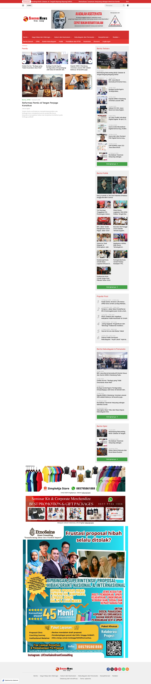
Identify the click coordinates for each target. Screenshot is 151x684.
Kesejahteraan (103, 37)
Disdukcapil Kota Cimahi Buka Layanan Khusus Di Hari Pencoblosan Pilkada (103, 262)
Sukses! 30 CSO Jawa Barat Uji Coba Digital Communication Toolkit (116, 109)
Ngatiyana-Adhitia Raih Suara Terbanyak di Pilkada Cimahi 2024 (120, 245)
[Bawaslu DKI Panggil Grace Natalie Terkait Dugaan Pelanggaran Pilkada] (120, 221)
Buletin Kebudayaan (49, 41)
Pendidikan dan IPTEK (73, 41)
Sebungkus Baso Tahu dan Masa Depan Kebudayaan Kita (110, 411)
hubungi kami (86, 493)
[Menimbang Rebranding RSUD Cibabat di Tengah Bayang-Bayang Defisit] (112, 60)
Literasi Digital (26, 108)
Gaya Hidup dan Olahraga (41, 37)
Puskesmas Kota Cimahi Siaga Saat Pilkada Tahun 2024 (103, 278)
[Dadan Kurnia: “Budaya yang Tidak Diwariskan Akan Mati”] (33, 58)
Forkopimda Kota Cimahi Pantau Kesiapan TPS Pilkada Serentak (119, 262)
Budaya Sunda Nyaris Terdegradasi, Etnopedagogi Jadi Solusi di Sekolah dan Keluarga (56, 68)
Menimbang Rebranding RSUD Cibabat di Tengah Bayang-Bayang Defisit (111, 73)
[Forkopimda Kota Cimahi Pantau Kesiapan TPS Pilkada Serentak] (120, 254)
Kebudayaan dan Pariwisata (84, 37)
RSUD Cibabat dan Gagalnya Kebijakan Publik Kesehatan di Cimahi (114, 317)
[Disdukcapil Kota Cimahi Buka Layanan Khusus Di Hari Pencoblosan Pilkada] (104, 254)
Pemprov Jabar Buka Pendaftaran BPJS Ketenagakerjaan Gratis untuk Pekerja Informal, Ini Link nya (113, 310)
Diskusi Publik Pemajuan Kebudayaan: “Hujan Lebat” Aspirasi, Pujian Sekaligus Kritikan (114, 338)
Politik (61, 41)
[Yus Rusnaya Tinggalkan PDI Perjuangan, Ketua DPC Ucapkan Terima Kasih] (104, 204)
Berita (25, 37)
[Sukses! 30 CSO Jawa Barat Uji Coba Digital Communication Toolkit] (102, 109)
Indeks (29, 5)
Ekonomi (97, 41)
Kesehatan (87, 41)
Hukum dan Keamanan (62, 37)
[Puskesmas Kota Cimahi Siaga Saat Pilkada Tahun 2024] (104, 270)
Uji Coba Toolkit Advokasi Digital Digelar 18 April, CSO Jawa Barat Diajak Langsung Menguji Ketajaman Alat (118, 118)
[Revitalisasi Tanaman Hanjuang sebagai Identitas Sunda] (102, 156)
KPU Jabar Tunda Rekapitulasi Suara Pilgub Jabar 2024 (103, 228)
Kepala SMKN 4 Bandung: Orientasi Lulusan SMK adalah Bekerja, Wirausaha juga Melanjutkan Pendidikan (80, 68)
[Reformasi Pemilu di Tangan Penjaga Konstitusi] (42, 85)
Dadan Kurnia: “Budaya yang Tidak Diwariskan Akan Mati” (32, 67)
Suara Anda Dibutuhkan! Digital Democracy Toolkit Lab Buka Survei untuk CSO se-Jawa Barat (117, 128)
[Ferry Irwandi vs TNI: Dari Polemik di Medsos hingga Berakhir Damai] (112, 185)
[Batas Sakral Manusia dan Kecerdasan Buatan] (102, 452)
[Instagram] (119, 669)
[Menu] (23, 5)
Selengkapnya (111, 164)
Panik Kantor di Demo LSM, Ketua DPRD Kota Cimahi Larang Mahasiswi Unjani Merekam (114, 303)
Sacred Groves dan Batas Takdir (112, 331)
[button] (124, 5)
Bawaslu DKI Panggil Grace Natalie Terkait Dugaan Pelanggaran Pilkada (120, 229)
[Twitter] (112, 669)
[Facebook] (108, 669)
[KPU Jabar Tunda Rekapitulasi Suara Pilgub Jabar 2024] (104, 221)
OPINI (37, 41)
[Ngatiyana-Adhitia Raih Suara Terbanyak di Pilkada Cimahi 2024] (120, 237)
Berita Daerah (28, 41)
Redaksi (115, 37)
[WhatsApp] (123, 669)
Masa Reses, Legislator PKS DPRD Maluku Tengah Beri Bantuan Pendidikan (120, 212)
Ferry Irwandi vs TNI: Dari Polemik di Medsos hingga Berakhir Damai (112, 196)
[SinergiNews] (35, 19)
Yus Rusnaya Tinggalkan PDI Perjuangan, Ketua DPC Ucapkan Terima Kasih (103, 212)
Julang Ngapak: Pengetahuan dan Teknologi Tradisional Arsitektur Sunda (113, 325)
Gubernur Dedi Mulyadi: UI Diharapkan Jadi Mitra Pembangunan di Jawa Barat (104, 245)
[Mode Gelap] (128, 5)
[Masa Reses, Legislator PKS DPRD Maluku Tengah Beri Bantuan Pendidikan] (120, 204)
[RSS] (127, 669)
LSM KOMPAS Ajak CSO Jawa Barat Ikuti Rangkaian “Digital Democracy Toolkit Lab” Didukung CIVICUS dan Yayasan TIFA (117, 146)
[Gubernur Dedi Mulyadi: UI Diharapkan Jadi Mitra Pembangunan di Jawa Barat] (104, 237)
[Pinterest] (116, 669)
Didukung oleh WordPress (69, 679)
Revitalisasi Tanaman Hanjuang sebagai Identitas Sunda (65, 1)
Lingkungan (106, 41)
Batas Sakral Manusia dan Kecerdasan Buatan (109, 1)
